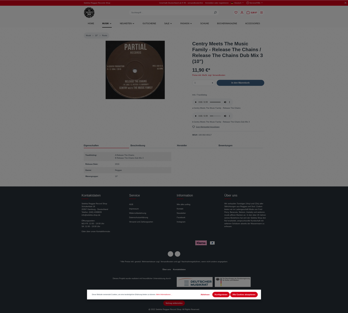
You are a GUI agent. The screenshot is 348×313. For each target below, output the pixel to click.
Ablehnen (205, 294)
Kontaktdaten (179, 269)
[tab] (153, 145)
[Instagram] (177, 254)
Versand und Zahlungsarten (141, 222)
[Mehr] (261, 12)
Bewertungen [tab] (225, 145)
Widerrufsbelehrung (137, 213)
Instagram (181, 222)
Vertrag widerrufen (174, 303)
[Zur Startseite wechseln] (89, 12)
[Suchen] (215, 12)
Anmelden (209, 3)
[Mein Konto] (242, 12)
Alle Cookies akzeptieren (243, 294)
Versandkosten (167, 261)
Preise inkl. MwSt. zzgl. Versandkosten (208, 75)
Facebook (181, 217)
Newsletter (181, 213)
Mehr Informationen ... (164, 294)
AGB (131, 204)
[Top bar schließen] (345, 2)
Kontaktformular (103, 231)
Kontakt (180, 209)
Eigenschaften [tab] (91, 145)
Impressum (134, 209)
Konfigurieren (221, 294)
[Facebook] (170, 254)
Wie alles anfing (183, 204)
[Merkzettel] (236, 12)
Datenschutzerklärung (138, 217)
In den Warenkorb (240, 83)
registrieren (224, 3)
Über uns (166, 269)
